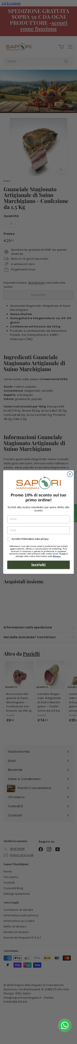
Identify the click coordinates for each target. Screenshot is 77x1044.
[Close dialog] (70, 474)
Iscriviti (38, 565)
